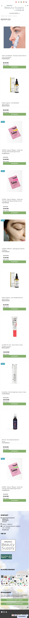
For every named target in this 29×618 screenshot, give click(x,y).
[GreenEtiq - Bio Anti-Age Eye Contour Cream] (14, 376)
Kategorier (14, 13)
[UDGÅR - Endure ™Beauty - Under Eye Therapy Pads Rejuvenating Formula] (14, 184)
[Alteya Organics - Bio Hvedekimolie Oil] (14, 282)
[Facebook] (2, 612)
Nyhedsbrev (22, 616)
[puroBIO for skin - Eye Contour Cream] (14, 329)
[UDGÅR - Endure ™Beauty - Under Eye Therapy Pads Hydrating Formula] (14, 134)
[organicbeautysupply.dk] (15, 7)
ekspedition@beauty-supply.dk (13, 526)
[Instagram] (4, 612)
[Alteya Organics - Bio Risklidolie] (14, 87)
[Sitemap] (27, 607)
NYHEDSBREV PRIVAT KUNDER (14, 600)
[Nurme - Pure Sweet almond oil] (14, 424)
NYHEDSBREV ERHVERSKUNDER (14, 603)
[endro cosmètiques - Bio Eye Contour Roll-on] (14, 40)
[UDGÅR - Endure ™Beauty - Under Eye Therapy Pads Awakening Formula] (14, 471)
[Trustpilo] (6, 612)
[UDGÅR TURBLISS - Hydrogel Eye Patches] (14, 233)
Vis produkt (14, 67)
